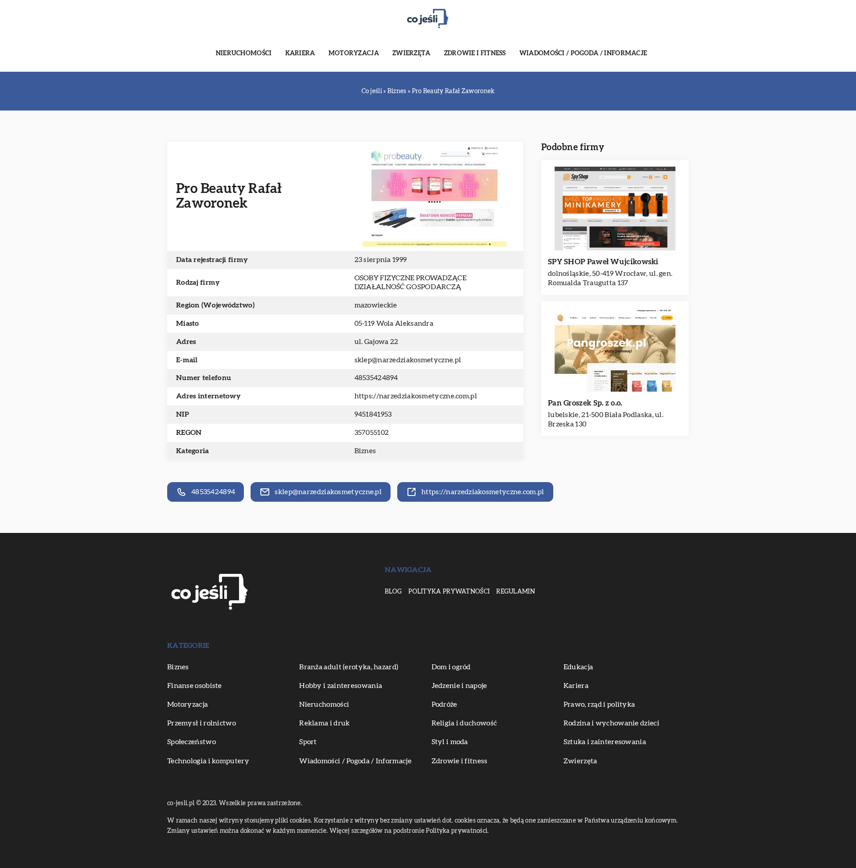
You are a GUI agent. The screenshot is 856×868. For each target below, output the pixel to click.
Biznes (365, 450)
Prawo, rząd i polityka (599, 704)
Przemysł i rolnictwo (201, 723)
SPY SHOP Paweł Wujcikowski (603, 262)
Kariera (300, 53)
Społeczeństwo (191, 741)
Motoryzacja (354, 53)
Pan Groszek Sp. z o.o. (585, 403)
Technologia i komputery (208, 761)
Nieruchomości (244, 53)
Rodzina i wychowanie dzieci (611, 723)
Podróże (444, 704)
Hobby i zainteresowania (340, 685)
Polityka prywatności (449, 592)
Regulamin (515, 592)
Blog (393, 592)
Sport (308, 741)
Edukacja (578, 667)
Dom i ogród (451, 667)
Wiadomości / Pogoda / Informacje (583, 53)
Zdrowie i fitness (475, 53)
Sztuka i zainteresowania (605, 741)
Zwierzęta (411, 53)
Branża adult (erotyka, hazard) (348, 667)
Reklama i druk (324, 723)
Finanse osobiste (194, 685)
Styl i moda (450, 741)
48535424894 (376, 377)
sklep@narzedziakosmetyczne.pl (407, 360)
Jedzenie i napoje (459, 685)
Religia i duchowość (464, 723)
